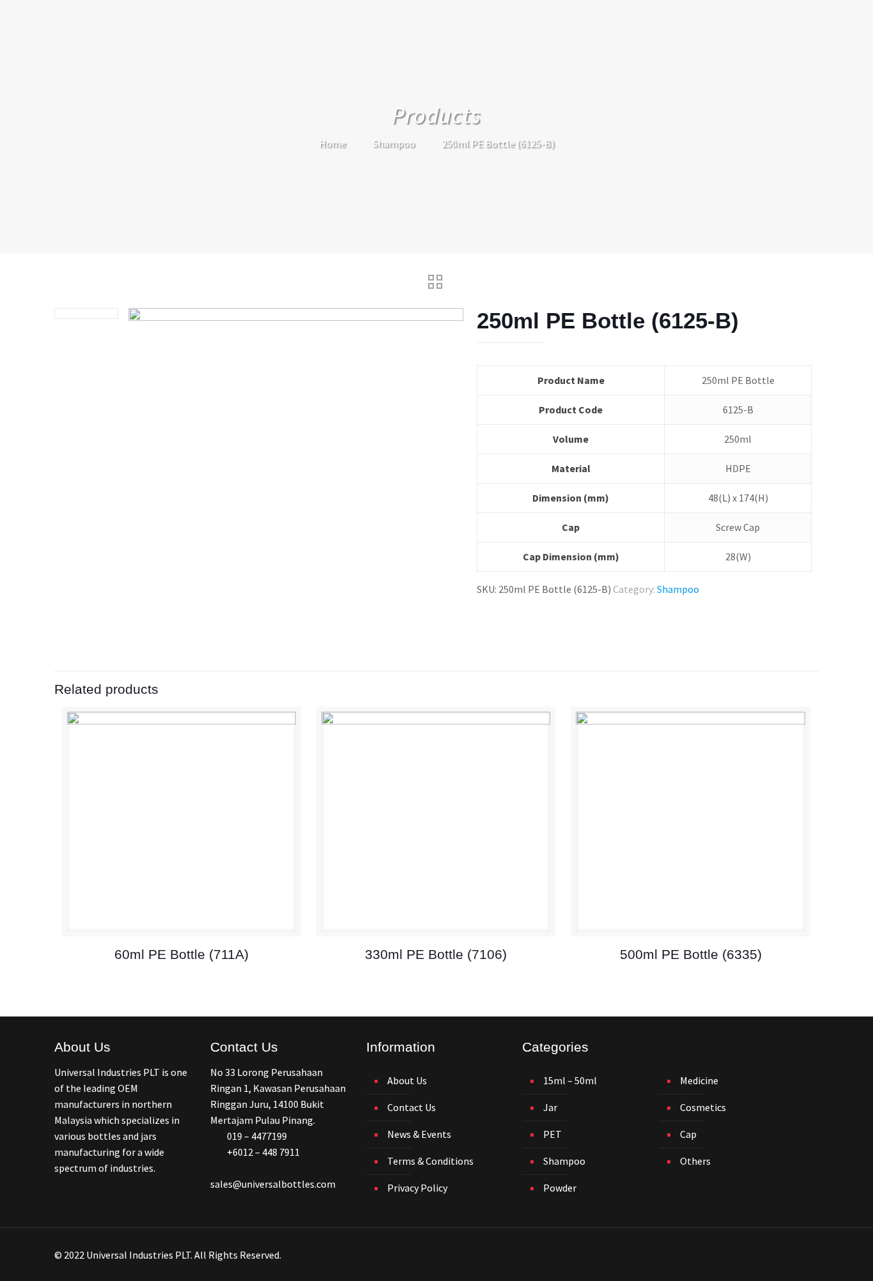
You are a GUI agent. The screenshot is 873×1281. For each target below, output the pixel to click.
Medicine (699, 1080)
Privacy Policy (417, 1187)
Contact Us (411, 1107)
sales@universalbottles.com (273, 1183)
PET (552, 1134)
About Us (407, 1080)
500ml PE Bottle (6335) (691, 954)
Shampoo (394, 143)
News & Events (419, 1134)
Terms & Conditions (430, 1160)
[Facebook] (770, 1255)
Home (332, 143)
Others (695, 1160)
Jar (550, 1107)
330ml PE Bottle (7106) (436, 954)
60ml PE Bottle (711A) (181, 954)
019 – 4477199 (257, 1136)
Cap (688, 1134)
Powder (559, 1187)
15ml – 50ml (570, 1080)
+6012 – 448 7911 (263, 1152)
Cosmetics (703, 1107)
